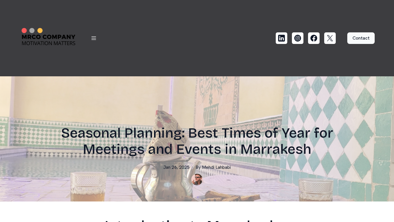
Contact (360, 38)
